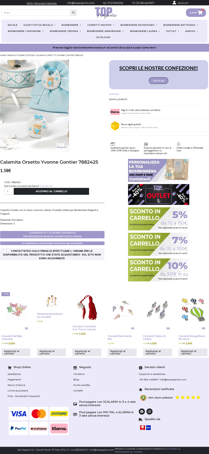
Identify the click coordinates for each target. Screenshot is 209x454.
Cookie (131, 449)
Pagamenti (14, 379)
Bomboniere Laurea (143, 31)
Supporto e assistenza (152, 374)
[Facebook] (142, 411)
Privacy (119, 449)
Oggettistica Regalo (38, 25)
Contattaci (46, 186)
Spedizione (14, 374)
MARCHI (190, 31)
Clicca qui (158, 80)
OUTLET (171, 31)
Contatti (78, 390)
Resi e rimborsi (16, 385)
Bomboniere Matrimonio (137, 25)
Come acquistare (18, 390)
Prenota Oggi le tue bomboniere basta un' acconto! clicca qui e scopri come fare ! (104, 47)
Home (3, 55)
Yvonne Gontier (25, 55)
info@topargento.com (80, 3)
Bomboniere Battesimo (179, 25)
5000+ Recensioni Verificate (42, 3)
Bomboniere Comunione (24, 31)
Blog (76, 379)
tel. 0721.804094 (110, 3)
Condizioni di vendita (150, 449)
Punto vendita (81, 385)
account (183, 3)
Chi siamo (79, 374)
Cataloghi (103, 37)
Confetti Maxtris (99, 25)
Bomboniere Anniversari (104, 31)
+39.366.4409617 (144, 3)
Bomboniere (70, 25)
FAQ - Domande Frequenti (24, 396)
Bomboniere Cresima (64, 31)
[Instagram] (149, 411)
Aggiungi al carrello (51, 191)
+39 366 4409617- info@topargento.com (162, 379)
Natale (13, 25)
